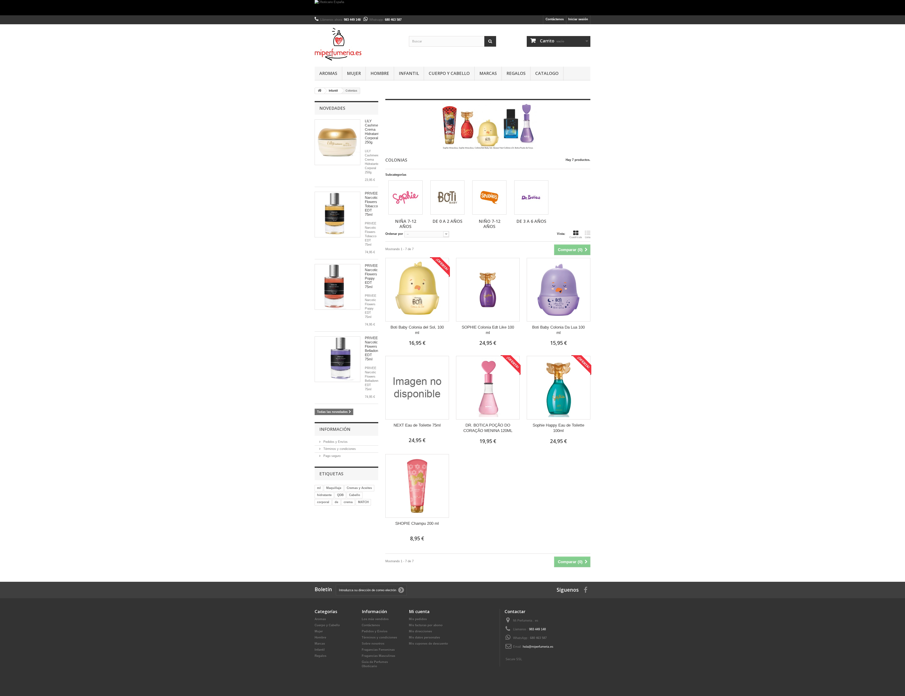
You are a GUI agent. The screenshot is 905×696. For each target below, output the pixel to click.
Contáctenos (555, 19)
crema (348, 502)
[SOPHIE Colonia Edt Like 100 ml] (487, 289)
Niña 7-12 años (405, 223)
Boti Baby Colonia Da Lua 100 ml (558, 330)
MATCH (363, 502)
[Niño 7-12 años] (489, 197)
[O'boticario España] (452, 7)
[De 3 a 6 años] (531, 197)
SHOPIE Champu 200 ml (417, 523)
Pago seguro (331, 456)
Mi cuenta (419, 611)
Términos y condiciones (339, 449)
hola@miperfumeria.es (538, 646)
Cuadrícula (575, 237)
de (336, 502)
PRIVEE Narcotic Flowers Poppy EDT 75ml (371, 276)
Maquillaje (333, 488)
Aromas (328, 73)
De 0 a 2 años (447, 221)
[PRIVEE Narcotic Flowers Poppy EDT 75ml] (337, 287)
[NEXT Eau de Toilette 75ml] (417, 387)
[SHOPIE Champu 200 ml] (417, 485)
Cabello (354, 495)
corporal (323, 502)
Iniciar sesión (578, 19)
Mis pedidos (418, 619)
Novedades (332, 108)
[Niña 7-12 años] (405, 197)
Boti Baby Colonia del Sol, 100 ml (417, 330)
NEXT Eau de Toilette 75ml (417, 425)
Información (334, 429)
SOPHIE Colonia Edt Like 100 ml (488, 330)
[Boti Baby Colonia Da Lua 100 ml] (558, 289)
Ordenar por (394, 234)
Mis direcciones (420, 631)
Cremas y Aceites (359, 488)
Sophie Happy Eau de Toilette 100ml (558, 428)
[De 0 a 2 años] (447, 197)
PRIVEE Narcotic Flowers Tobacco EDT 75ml (371, 203)
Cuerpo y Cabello (449, 73)
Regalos (516, 73)
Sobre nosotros (373, 643)
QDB (340, 495)
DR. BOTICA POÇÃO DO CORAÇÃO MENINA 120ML (487, 428)
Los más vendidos (375, 619)
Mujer (354, 73)
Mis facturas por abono (426, 625)
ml (319, 488)
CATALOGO (547, 73)
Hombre (379, 73)
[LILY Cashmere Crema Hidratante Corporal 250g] (337, 142)
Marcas (488, 73)
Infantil (409, 73)
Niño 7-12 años (489, 223)
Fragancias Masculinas (378, 656)
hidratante (324, 495)
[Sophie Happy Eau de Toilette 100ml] (558, 387)
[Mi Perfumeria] (358, 44)
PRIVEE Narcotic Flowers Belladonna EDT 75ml (373, 348)
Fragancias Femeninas (378, 649)
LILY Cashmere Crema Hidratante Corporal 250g (373, 131)
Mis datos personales (424, 637)
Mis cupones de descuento (428, 643)
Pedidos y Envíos (335, 442)
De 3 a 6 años (531, 221)
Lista (587, 237)
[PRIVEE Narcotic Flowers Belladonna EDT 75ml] (337, 359)
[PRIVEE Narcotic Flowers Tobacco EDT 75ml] (337, 214)
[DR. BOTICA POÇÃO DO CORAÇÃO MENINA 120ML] (487, 387)
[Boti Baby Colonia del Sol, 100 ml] (417, 289)
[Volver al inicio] (319, 91)
